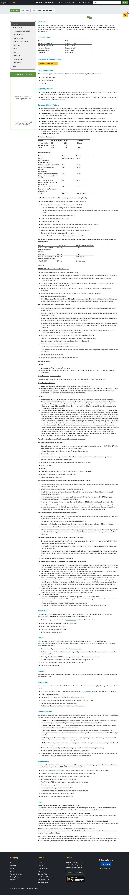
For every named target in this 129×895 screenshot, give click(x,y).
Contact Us (13, 879)
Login (125, 2)
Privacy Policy (14, 877)
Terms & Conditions (16, 874)
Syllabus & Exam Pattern (20, 41)
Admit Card (16, 45)
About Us (13, 865)
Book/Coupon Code (84, 2)
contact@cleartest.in (106, 868)
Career (12, 868)
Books (40, 871)
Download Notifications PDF (21, 31)
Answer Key (16, 55)
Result (15, 48)
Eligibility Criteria (18, 38)
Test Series (39, 2)
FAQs (14, 66)
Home (12, 863)
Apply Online (17, 62)
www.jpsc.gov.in (43, 616)
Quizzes (59, 2)
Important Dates (17, 27)
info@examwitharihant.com (74, 868)
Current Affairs (49, 2)
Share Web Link (43, 882)
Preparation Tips (18, 59)
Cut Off (15, 52)
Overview (15, 24)
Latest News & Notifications (46, 877)
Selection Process (18, 34)
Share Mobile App (43, 879)
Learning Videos (70, 2)
